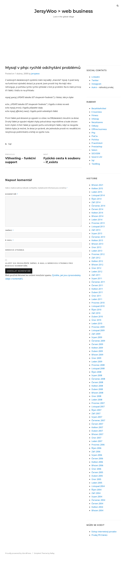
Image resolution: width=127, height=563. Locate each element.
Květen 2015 (97, 188)
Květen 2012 (97, 261)
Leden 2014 (97, 219)
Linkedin (96, 77)
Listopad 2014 (98, 195)
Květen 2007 (97, 427)
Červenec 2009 (98, 340)
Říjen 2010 (96, 309)
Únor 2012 (96, 268)
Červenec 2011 (98, 282)
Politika (95, 139)
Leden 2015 (97, 192)
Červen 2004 (97, 503)
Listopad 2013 (98, 226)
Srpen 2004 (97, 496)
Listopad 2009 (98, 330)
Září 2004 (96, 493)
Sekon (94, 150)
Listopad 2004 (98, 486)
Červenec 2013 (98, 237)
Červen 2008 (97, 382)
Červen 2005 (97, 472)
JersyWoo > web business (63, 11)
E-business (97, 112)
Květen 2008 (97, 385)
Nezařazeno (97, 122)
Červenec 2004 (98, 500)
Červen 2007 (97, 424)
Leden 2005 (97, 482)
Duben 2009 (97, 351)
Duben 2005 (97, 475)
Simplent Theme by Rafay (44, 553)
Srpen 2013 (97, 233)
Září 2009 (96, 334)
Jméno (9, 230)
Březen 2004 (97, 510)
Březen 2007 (97, 434)
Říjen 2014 (96, 198)
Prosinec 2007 (98, 403)
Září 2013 (96, 230)
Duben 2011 (97, 292)
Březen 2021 (97, 185)
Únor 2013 (96, 247)
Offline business (99, 129)
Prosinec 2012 (98, 254)
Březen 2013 (97, 243)
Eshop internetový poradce (104, 531)
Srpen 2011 (97, 278)
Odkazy (95, 125)
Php (93, 132)
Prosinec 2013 (98, 223)
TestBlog (96, 163)
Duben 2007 (97, 430)
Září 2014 (96, 202)
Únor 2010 (96, 320)
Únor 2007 (96, 437)
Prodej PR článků (99, 535)
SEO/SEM (96, 153)
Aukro (94, 87)
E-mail (9, 240)
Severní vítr (97, 157)
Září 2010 (96, 313)
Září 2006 (96, 451)
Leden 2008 (97, 399)
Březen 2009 (97, 354)
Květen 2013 (97, 240)
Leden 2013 (97, 250)
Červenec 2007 (98, 420)
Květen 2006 (97, 462)
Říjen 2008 (96, 372)
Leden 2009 (97, 361)
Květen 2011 (97, 288)
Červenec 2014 (98, 205)
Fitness (95, 115)
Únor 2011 (96, 295)
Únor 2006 (96, 469)
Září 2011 (96, 275)
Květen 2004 (97, 507)
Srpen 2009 (97, 337)
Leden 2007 (97, 441)
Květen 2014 (97, 212)
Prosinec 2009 (98, 327)
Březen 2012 (97, 264)
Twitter (95, 80)
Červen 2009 (97, 344)
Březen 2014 (97, 216)
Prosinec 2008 (98, 365)
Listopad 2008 (98, 368)
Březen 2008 (97, 392)
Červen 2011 (97, 285)
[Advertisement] (63, 47)
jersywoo (35, 73)
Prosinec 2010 (98, 302)
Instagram (96, 83)
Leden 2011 (97, 299)
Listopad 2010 (98, 306)
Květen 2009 (97, 347)
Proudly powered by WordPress (18, 553)
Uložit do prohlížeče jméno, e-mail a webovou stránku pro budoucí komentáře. (39, 264)
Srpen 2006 (97, 455)
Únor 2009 (96, 358)
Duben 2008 (97, 389)
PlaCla (94, 136)
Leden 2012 (97, 271)
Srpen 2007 (97, 417)
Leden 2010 (97, 323)
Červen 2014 (97, 209)
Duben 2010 (97, 316)
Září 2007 (96, 413)
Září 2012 (96, 257)
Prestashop (97, 146)
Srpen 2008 (97, 375)
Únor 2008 (96, 396)
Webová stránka (14, 250)
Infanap (95, 118)
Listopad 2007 (98, 406)
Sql (10, 144)
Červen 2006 (97, 458)
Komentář (11, 194)
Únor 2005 (96, 479)
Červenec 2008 (98, 379)
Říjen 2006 (96, 448)
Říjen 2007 (96, 410)
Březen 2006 (97, 465)
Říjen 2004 (96, 489)
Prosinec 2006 (98, 444)
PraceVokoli (97, 143)
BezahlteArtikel (99, 108)
